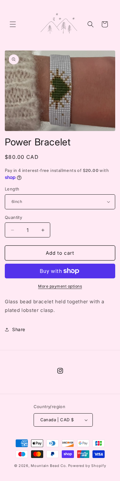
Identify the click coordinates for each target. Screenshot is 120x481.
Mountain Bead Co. (49, 465)
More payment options (60, 286)
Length (12, 188)
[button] (13, 24)
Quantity (13, 217)
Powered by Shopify (87, 465)
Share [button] (18, 329)
